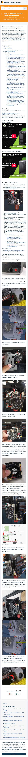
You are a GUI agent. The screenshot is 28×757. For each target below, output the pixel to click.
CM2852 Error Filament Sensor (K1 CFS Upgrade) (14, 737)
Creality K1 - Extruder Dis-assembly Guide (13, 720)
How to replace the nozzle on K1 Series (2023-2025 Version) (14, 713)
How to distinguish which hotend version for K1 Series (14, 709)
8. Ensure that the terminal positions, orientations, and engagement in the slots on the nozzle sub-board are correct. (16, 91)
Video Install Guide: (8, 48)
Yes (18, 694)
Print (5, 703)
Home (2, 6)
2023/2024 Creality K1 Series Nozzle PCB (9, 113)
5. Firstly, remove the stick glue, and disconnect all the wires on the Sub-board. (16, 69)
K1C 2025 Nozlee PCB (6, 116)
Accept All (14, 754)
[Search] (25, 8)
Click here (9, 747)
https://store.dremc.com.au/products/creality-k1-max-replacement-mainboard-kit (16, 236)
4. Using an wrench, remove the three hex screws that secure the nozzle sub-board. (16, 67)
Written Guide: (7, 52)
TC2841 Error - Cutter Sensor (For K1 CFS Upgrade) (13, 734)
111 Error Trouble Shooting (9, 51)
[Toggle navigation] (25, 2)
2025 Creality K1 (5, 114)
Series (9, 114)
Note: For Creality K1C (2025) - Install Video (15, 50)
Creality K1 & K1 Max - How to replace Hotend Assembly (14, 717)
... (6, 6)
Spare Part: (6, 46)
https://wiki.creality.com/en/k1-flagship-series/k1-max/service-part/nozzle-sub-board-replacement (13, 251)
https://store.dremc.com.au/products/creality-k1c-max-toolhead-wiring (16, 245)
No (11, 694)
